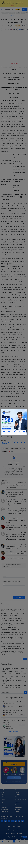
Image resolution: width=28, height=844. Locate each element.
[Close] (26, 410)
